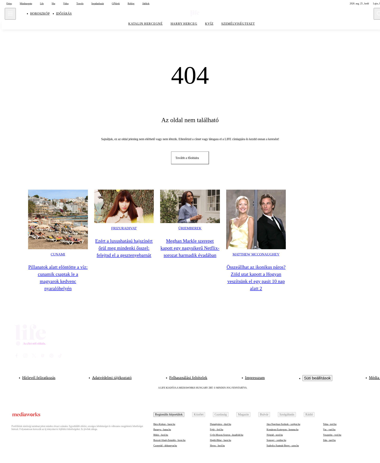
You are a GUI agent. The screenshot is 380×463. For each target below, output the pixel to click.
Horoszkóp (40, 13)
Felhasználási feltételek (188, 377)
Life (42, 3)
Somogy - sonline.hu (276, 440)
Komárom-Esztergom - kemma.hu (282, 429)
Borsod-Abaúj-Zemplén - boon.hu (169, 440)
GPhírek (116, 3)
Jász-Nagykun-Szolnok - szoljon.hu (283, 424)
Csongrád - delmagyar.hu (165, 445)
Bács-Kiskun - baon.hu (164, 424)
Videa (65, 3)
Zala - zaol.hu (329, 440)
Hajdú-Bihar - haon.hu (220, 440)
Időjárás (64, 13)
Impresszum (255, 377)
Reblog (131, 3)
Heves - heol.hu (217, 445)
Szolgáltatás (286, 414)
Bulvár (264, 414)
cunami (58, 254)
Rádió (309, 414)
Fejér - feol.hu (216, 429)
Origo (9, 3)
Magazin (243, 414)
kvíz (209, 23)
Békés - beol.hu (160, 435)
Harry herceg (184, 23)
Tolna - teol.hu (329, 424)
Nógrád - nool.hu (275, 435)
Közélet (198, 414)
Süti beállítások (317, 378)
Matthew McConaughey (256, 254)
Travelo (80, 3)
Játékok (145, 3)
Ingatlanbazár (97, 3)
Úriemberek (189, 228)
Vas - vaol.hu (329, 429)
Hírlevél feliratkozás (38, 377)
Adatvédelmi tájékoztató (112, 377)
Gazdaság (221, 414)
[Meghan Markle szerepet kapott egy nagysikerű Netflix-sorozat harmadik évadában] (190, 206)
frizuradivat (124, 228)
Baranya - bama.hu (162, 429)
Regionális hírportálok (169, 414)
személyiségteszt (238, 23)
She (53, 3)
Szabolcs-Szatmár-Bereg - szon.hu (283, 445)
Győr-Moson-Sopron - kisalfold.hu (226, 435)
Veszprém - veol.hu (332, 435)
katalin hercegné (145, 23)
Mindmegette (26, 3)
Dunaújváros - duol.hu (220, 424)
